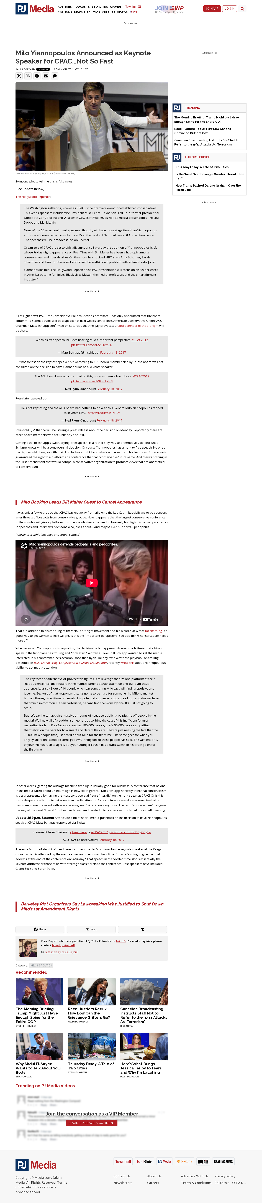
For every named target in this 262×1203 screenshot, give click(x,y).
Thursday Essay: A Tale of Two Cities (91, 1066)
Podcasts (82, 6)
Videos (122, 12)
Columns (65, 12)
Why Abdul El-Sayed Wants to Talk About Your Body (38, 1068)
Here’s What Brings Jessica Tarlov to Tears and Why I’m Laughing (141, 1068)
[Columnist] (29, 948)
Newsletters (123, 1183)
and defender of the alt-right (138, 326)
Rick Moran (127, 1026)
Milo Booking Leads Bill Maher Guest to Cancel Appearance (81, 502)
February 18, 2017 (113, 352)
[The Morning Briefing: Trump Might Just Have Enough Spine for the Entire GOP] (39, 991)
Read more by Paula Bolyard (61, 952)
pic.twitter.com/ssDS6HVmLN (91, 345)
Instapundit (113, 6)
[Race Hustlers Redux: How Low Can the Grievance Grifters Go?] (91, 991)
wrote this (127, 663)
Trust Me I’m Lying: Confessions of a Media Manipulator (70, 663)
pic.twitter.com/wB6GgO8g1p (130, 832)
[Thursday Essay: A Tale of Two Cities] (91, 1046)
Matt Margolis (129, 1076)
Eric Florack (24, 1076)
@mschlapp (78, 832)
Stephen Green (77, 1072)
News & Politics (87, 12)
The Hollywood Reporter (33, 197)
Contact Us (122, 1176)
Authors (65, 6)
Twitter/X (121, 941)
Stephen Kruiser (26, 1026)
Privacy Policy (225, 1176)
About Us (154, 1176)
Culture (108, 12)
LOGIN (230, 8)
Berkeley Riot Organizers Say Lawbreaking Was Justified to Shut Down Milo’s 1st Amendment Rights (92, 906)
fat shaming (153, 631)
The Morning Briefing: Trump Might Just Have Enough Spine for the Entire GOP (37, 1015)
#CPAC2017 (140, 340)
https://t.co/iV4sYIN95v (104, 413)
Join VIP (212, 8)
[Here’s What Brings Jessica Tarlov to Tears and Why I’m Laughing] (144, 1046)
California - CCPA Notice (230, 1183)
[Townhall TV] (135, 6)
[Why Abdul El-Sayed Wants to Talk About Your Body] (39, 1046)
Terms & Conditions (196, 1183)
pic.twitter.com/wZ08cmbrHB (92, 381)
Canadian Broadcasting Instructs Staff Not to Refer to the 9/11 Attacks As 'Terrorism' (143, 1015)
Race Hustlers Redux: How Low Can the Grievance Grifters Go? (89, 1013)
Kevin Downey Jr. (78, 1022)
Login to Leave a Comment (91, 1123)
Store (97, 6)
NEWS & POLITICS (41, 965)
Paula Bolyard (25, 69)
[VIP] (133, 12)
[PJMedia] (35, 8)
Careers (153, 1183)
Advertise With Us (195, 1176)
